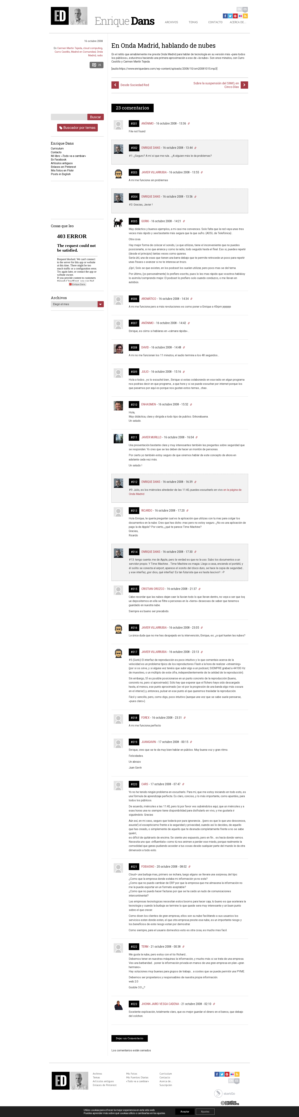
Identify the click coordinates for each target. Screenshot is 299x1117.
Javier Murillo (151, 437)
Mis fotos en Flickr (62, 170)
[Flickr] (240, 16)
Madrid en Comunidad (83, 51)
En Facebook (58, 159)
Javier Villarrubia (154, 172)
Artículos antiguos (62, 163)
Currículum (166, 1073)
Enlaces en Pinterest (63, 167)
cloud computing (92, 48)
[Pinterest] (235, 16)
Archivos (171, 22)
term (144, 946)
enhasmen (148, 404)
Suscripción (166, 1085)
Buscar (95, 117)
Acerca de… (238, 22)
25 (99, 65)
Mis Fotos (131, 1073)
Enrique (124, 21)
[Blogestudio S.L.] (224, 1093)
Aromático (148, 298)
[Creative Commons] (230, 1102)
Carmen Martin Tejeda (69, 48)
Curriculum (57, 148)
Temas (193, 22)
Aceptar (184, 1111)
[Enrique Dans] (70, 16)
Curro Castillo (62, 51)
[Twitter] (230, 16)
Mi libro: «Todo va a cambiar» (68, 156)
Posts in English (61, 174)
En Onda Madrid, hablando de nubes (163, 45)
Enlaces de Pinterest (105, 1085)
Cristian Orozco (152, 589)
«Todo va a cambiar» (137, 1081)
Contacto (215, 22)
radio (100, 55)
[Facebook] (225, 16)
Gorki (145, 221)
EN (239, 9)
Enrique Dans (151, 147)
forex (145, 717)
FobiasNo (147, 866)
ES (245, 9)
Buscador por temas (79, 127)
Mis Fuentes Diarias (137, 1077)
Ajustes (205, 1111)
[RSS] (245, 16)
